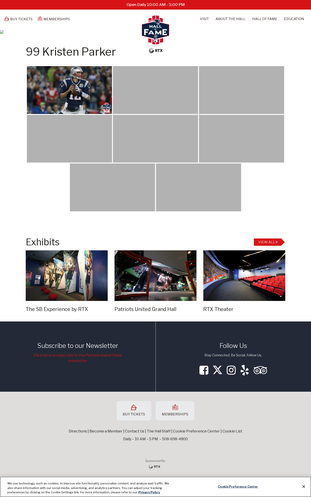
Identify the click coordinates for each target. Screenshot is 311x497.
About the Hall (230, 19)
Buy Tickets (21, 19)
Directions (78, 431)
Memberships (56, 19)
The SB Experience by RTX (57, 309)
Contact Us (134, 431)
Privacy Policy (149, 492)
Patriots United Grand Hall (145, 309)
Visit (204, 19)
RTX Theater (218, 309)
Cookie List (232, 431)
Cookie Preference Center (238, 486)
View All (267, 242)
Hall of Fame (264, 19)
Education (294, 19)
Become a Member (105, 431)
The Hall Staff (159, 431)
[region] (155, 487)
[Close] (304, 486)
